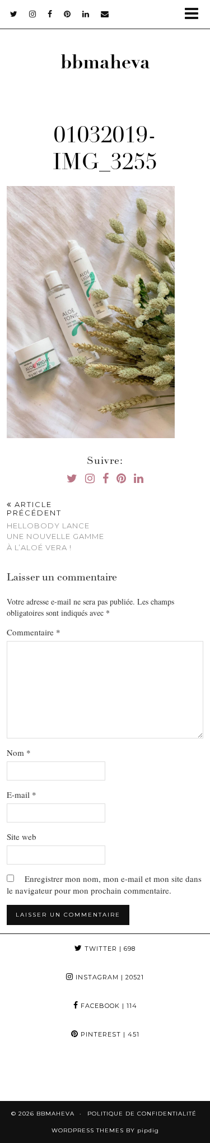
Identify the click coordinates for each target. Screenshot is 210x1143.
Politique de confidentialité (142, 1113)
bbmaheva (105, 64)
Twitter (109, 948)
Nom (19, 752)
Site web (21, 836)
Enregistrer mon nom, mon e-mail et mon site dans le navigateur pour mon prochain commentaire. (104, 884)
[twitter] (14, 14)
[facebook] (50, 14)
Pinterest (108, 1034)
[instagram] (32, 14)
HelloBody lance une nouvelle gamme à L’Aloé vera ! (55, 526)
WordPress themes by (105, 1130)
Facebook (107, 1006)
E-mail (21, 794)
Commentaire (33, 632)
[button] (195, 14)
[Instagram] (26, 1074)
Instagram (108, 977)
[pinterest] (67, 14)
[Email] (105, 14)
